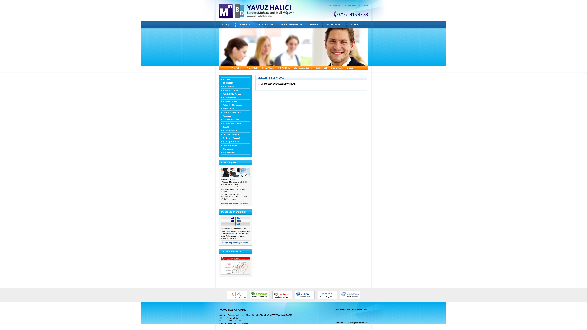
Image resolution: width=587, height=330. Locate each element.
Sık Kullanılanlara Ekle (352, 6)
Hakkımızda (245, 24)
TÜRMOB (314, 24)
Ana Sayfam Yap (334, 6)
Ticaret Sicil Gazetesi (232, 112)
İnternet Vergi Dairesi (303, 68)
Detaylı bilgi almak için (235, 203)
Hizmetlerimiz (266, 24)
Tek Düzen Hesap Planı (232, 123)
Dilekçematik (321, 68)
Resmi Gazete (268, 68)
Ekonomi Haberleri (231, 134)
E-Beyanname (337, 68)
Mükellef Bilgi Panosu (232, 94)
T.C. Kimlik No (284, 68)
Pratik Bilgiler (252, 68)
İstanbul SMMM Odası (291, 24)
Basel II (226, 127)
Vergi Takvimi (237, 68)
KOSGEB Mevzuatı (231, 120)
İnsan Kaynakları (335, 24)
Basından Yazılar (230, 101)
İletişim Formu (229, 153)
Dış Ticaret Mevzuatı (231, 138)
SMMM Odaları (229, 109)
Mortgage (227, 116)
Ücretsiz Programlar (231, 131)
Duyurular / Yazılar (230, 90)
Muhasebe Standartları (232, 105)
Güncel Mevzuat (229, 98)
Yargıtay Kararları (230, 145)
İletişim (365, 6)
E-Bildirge (351, 68)
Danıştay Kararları (231, 142)
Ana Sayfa (226, 24)
